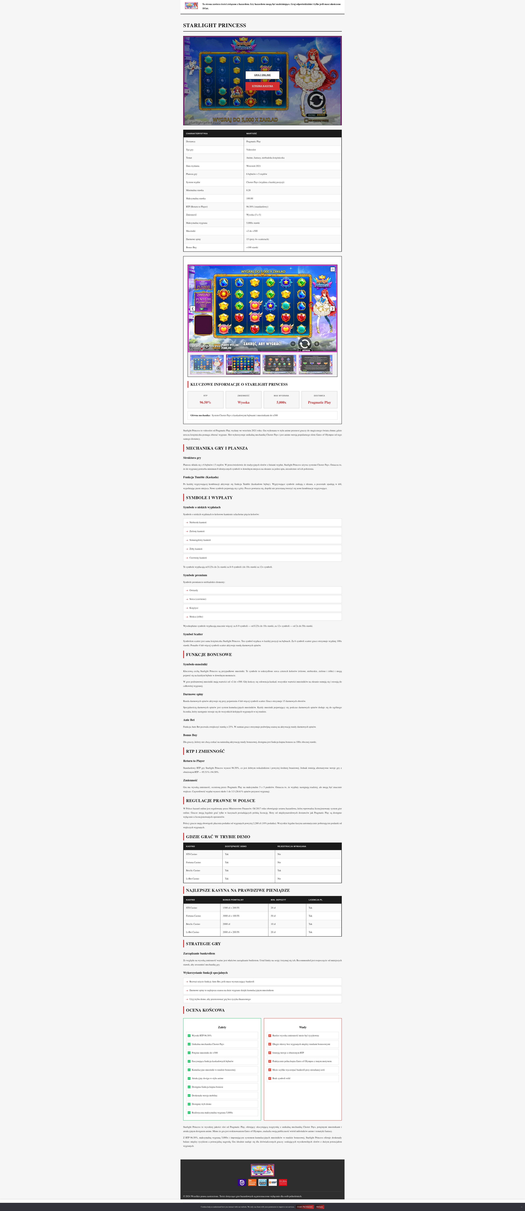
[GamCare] (242, 1183)
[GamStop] (262, 1183)
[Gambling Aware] (252, 1183)
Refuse (320, 1207)
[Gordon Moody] (273, 1183)
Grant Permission (304, 1207)
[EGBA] (283, 1183)
